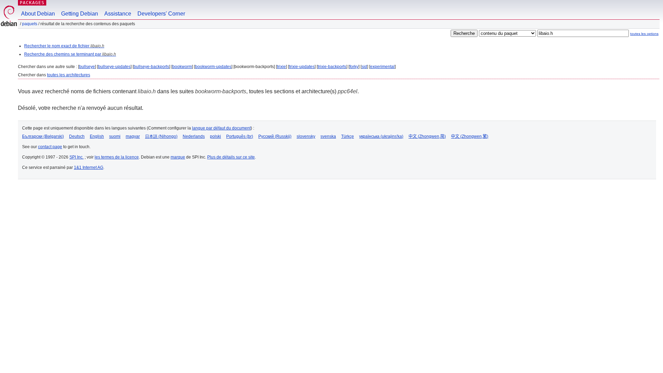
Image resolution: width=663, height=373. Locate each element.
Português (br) (239, 136)
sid (364, 66)
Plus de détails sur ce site (231, 157)
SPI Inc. (76, 157)
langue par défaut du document (221, 128)
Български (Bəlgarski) (43, 136)
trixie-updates (302, 66)
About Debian (38, 14)
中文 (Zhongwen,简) (427, 136)
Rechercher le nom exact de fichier (64, 46)
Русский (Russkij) (274, 136)
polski (215, 136)
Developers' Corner (161, 14)
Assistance (117, 14)
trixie (281, 66)
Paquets (29, 23)
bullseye (87, 66)
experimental (382, 66)
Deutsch (77, 136)
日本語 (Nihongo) (161, 136)
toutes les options (644, 34)
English (97, 136)
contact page (50, 146)
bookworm (182, 66)
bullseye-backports (151, 66)
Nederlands (194, 136)
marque (178, 157)
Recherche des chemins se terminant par (70, 54)
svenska (328, 136)
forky (353, 66)
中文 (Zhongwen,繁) (469, 136)
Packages (32, 2)
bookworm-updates (213, 66)
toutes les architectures (68, 75)
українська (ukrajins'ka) (381, 136)
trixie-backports (332, 66)
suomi (115, 136)
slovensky (306, 136)
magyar (133, 136)
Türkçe (347, 136)
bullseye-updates (114, 66)
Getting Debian (79, 14)
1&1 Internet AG (88, 167)
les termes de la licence (117, 157)
